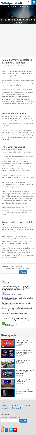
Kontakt (3, 405)
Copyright (27, 405)
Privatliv (15, 405)
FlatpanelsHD (16, 408)
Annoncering (5, 408)
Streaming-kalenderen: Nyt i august (18, 14)
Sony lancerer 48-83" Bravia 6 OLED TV (23, 381)
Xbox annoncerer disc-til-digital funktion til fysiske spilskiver (24, 391)
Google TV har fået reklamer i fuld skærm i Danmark (24, 342)
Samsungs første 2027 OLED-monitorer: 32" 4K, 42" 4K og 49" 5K (24, 352)
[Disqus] (18, 304)
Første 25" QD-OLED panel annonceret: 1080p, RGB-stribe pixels (25, 372)
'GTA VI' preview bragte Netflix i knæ (24, 361)
